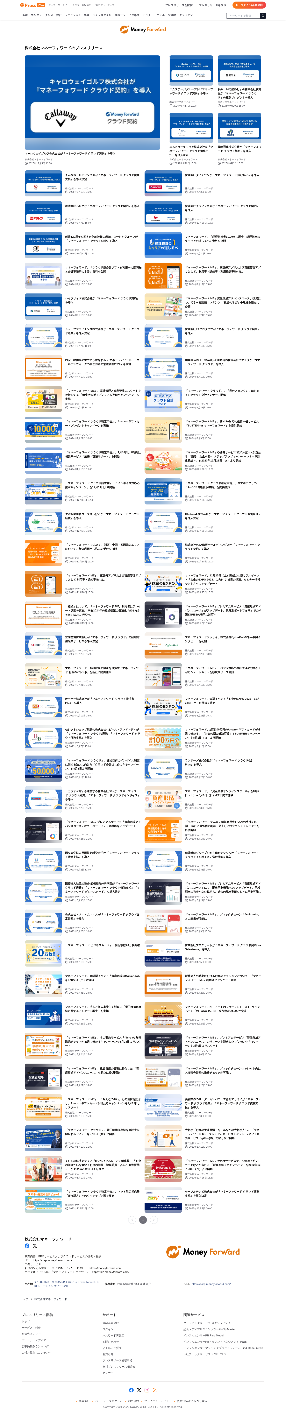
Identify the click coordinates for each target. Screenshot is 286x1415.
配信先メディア (31, 1333)
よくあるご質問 (112, 1347)
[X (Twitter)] (139, 1390)
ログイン (108, 1329)
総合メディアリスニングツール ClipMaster (209, 1329)
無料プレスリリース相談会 (119, 1366)
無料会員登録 (111, 1323)
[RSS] (154, 1390)
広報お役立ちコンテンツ (37, 1352)
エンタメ (36, 15)
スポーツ (120, 15)
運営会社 (84, 1401)
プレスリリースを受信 (212, 5)
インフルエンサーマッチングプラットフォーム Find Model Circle (223, 1347)
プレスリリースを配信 (179, 5)
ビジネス (134, 15)
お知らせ (108, 1354)
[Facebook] (131, 1390)
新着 (25, 15)
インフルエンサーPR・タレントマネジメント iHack (215, 1341)
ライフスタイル (101, 15)
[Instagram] (147, 1390)
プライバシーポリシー (158, 1401)
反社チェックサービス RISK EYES (204, 1354)
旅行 (59, 15)
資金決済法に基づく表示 (192, 1401)
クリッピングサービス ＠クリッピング (207, 1323)
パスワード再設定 (113, 1335)
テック (147, 15)
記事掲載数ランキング (35, 1346)
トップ (24, 1299)
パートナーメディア (34, 1340)
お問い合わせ (111, 1341)
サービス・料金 (31, 1327)
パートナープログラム (109, 1401)
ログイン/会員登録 (251, 5)
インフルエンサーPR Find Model (203, 1335)
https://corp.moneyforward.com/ (211, 1283)
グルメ (49, 15)
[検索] (263, 16)
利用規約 (133, 1401)
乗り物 (172, 15)
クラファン (186, 15)
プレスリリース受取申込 (117, 1360)
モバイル (159, 15)
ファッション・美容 (77, 15)
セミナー (108, 1372)
